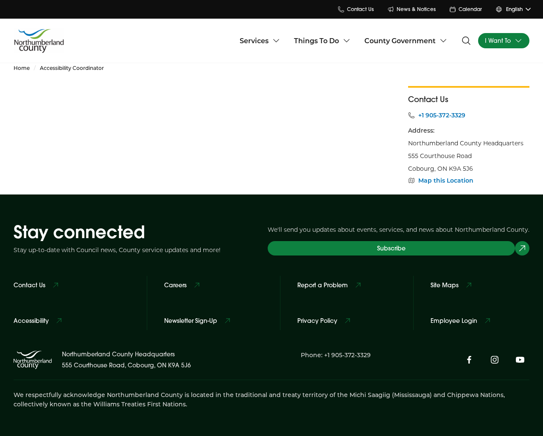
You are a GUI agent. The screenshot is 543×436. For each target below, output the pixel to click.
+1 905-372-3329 (441, 115)
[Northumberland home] (39, 40)
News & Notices (416, 9)
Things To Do (316, 40)
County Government (400, 40)
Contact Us (360, 9)
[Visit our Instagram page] (494, 359)
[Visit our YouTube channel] (520, 359)
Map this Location (445, 180)
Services (254, 40)
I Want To (498, 40)
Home (22, 67)
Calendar (470, 9)
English (514, 9)
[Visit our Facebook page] (469, 359)
